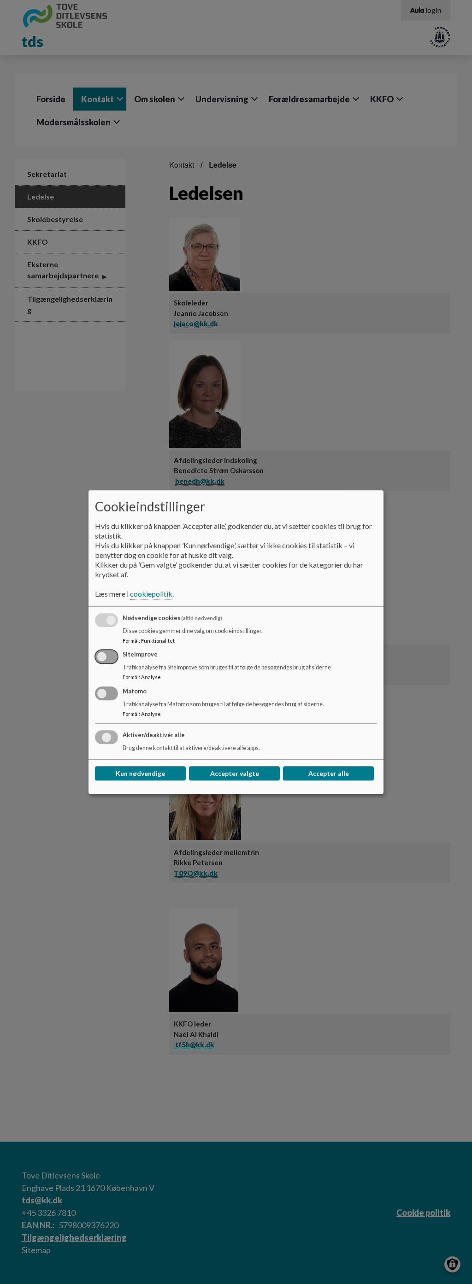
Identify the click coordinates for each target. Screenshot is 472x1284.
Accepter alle (328, 773)
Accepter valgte (234, 773)
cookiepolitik (151, 593)
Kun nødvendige (140, 773)
